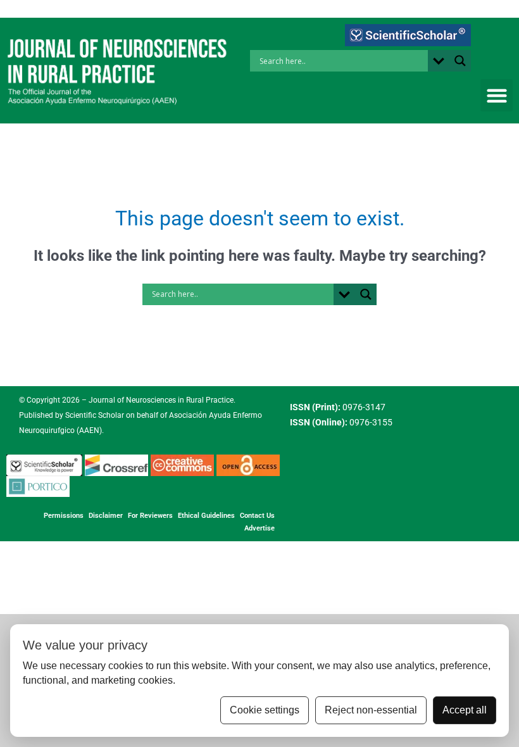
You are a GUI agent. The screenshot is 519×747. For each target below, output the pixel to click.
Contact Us (257, 516)
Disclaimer (106, 516)
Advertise (259, 528)
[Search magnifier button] (460, 61)
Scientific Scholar (93, 415)
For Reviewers (150, 516)
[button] (496, 95)
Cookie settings (264, 710)
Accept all (464, 710)
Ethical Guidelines (206, 516)
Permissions (64, 516)
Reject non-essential (371, 710)
